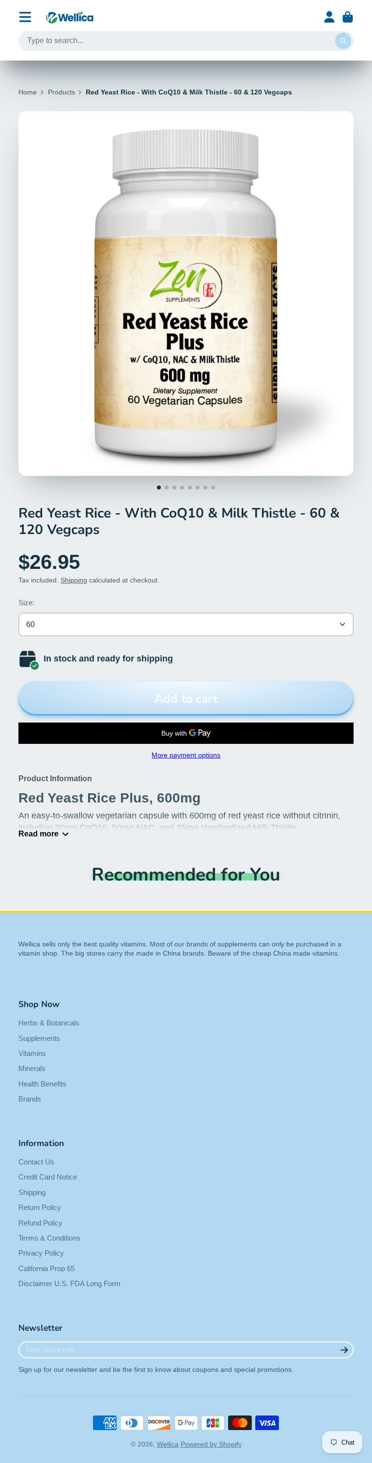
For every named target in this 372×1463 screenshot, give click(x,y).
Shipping (74, 580)
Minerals (32, 1068)
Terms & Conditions (49, 1238)
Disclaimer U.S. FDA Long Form (69, 1283)
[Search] (343, 41)
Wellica (168, 1444)
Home (27, 92)
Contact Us (36, 1162)
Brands (29, 1099)
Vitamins (32, 1053)
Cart (348, 17)
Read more (38, 833)
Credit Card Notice (47, 1177)
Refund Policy (40, 1223)
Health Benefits (42, 1084)
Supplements (39, 1038)
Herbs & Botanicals (48, 1023)
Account (329, 17)
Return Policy (39, 1207)
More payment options (186, 755)
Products (61, 92)
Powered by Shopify (211, 1444)
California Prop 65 (46, 1268)
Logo (70, 17)
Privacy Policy (41, 1253)
